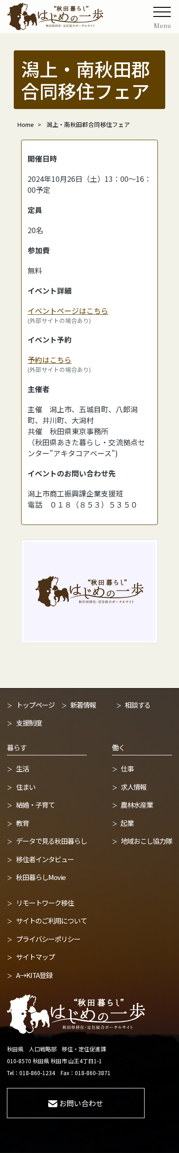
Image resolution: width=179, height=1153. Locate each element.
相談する (138, 705)
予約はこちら (50, 359)
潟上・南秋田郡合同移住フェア (88, 124)
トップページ (35, 705)
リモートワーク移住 (45, 902)
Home (25, 124)
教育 (22, 823)
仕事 (127, 768)
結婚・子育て (35, 804)
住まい (25, 787)
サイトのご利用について (51, 920)
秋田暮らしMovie (41, 877)
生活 (22, 768)
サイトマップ (35, 957)
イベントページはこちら (68, 310)
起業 (127, 823)
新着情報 (83, 705)
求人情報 (133, 787)
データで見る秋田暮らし (51, 841)
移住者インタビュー (45, 859)
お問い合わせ (81, 1103)
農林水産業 (137, 804)
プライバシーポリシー (48, 939)
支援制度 (29, 722)
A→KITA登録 (34, 975)
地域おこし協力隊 (146, 841)
